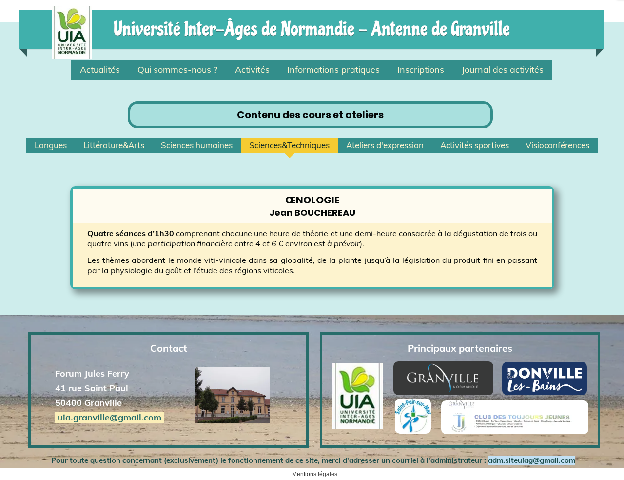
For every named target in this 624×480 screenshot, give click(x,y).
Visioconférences (557, 145)
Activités (252, 69)
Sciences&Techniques (289, 145)
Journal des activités (503, 69)
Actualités (100, 69)
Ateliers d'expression (385, 145)
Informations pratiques (333, 69)
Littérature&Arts (113, 145)
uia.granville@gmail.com (109, 417)
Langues (51, 145)
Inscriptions (420, 69)
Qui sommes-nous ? (177, 69)
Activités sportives (474, 145)
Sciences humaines (197, 145)
